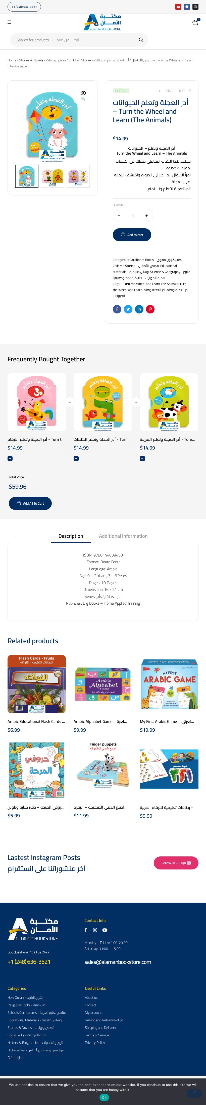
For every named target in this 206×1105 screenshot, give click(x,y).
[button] (83, 96)
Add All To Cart (33, 503)
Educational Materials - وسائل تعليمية (145, 269)
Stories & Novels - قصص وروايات (42, 60)
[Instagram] (195, 7)
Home (12, 60)
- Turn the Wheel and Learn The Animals (149, 284)
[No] (194, 1093)
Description (71, 536)
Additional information (123, 536)
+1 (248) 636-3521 (29, 961)
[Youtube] (178, 7)
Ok (104, 1097)
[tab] (71, 537)
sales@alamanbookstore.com (117, 961)
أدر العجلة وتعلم (177, 290)
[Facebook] (187, 7)
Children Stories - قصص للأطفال (136, 266)
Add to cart (135, 235)
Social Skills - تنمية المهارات (145, 278)
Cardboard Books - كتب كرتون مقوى (155, 260)
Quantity (118, 205)
